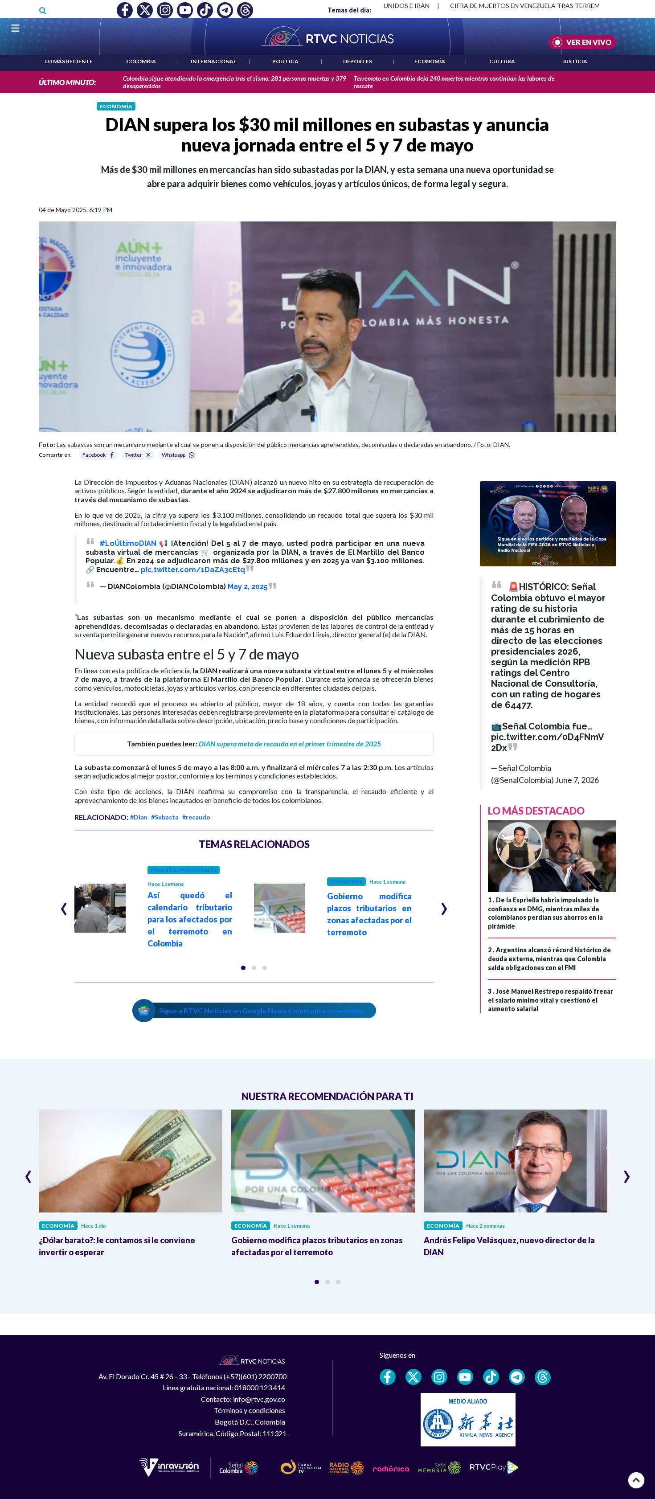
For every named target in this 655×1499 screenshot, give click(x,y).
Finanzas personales (184, 870)
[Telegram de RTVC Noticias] (517, 1377)
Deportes (357, 61)
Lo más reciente (69, 61)
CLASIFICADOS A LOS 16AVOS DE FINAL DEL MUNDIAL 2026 (552, 5)
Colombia (141, 61)
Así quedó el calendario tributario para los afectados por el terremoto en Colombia (189, 919)
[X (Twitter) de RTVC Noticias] (413, 1377)
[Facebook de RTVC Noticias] (388, 1377)
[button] (243, 967)
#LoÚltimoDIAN (127, 543)
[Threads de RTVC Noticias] (543, 1377)
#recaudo (196, 817)
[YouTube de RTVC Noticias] (465, 1377)
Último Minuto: (67, 82)
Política (285, 61)
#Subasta (165, 817)
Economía (429, 61)
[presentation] (64, 905)
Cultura (502, 61)
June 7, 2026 (577, 780)
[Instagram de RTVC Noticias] (439, 1377)
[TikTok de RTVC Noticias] (491, 1377)
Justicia (574, 61)
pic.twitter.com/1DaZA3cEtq (193, 569)
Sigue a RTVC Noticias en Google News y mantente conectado (261, 1010)
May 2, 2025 (248, 586)
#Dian (138, 817)
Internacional (213, 61)
